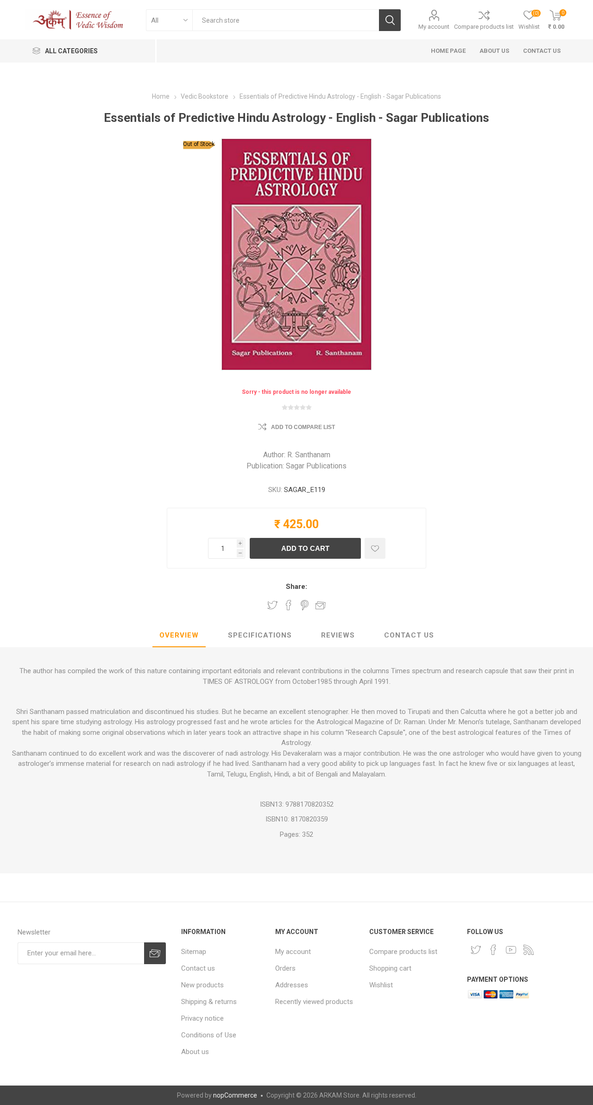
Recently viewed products (314, 1002)
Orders (285, 968)
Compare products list (484, 26)
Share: (296, 586)
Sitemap (193, 951)
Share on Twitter (272, 605)
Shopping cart (390, 968)
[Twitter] (475, 949)
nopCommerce (235, 1095)
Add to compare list (303, 427)
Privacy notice (202, 1018)
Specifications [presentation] (260, 635)
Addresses (291, 985)
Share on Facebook (289, 605)
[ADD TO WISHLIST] (375, 548)
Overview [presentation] (179, 635)
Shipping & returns (209, 1002)
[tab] (179, 635)
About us (195, 1052)
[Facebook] (493, 949)
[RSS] (528, 949)
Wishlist (381, 985)
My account (433, 26)
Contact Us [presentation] (409, 635)
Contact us (198, 968)
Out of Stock (198, 144)
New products (202, 985)
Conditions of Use (208, 1035)
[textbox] (285, 20)
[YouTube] (511, 949)
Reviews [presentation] (338, 635)
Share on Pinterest (304, 605)
